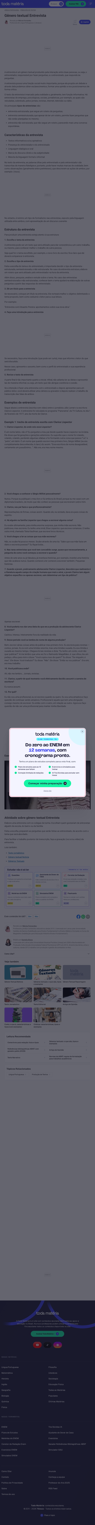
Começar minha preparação (45, 783)
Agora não (47, 791)
